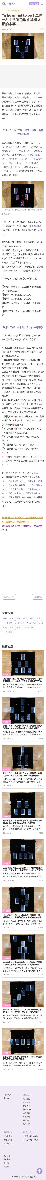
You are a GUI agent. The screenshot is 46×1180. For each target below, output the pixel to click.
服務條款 (7, 1163)
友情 (41, 623)
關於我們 (7, 1156)
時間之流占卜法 (11, 167)
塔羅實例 (26, 1102)
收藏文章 (38, 597)
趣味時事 (26, 1106)
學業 (5, 627)
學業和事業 (31, 623)
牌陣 (18, 618)
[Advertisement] (23, 76)
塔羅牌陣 (6, 675)
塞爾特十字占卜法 (18, 159)
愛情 (38, 618)
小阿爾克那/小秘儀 (30, 1140)
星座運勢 (26, 1120)
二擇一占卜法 (28, 627)
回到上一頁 (9, 597)
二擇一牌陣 (7, 632)
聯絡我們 (7, 1159)
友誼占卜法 (24, 151)
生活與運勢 (7, 623)
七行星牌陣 (32, 163)
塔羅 (5, 618)
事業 (11, 627)
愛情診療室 (27, 1109)
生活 (18, 627)
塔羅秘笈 (26, 1099)
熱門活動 (26, 1124)
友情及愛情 (19, 623)
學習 (25, 618)
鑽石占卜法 (15, 163)
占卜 (11, 618)
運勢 (32, 618)
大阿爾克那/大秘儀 (30, 1136)
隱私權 (6, 1166)
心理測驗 (26, 1117)
